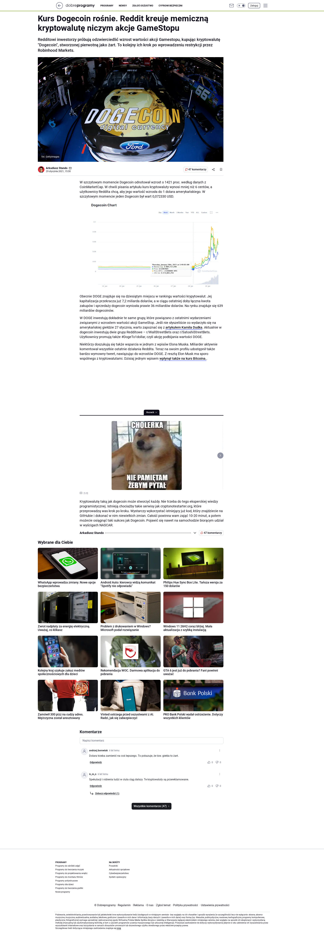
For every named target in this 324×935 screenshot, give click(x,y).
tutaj (119, 928)
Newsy (123, 5)
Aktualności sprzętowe (119, 869)
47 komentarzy (197, 169)
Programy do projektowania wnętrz (71, 873)
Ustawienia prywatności (214, 905)
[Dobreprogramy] (82, 5)
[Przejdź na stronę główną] (59, 8)
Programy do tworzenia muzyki (69, 869)
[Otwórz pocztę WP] (231, 5)
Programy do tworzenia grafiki (69, 888)
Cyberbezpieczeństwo (119, 873)
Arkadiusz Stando (57, 168)
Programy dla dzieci (64, 884)
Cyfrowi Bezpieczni (170, 5)
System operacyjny (117, 877)
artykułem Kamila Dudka (184, 327)
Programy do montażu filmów (69, 877)
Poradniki (113, 866)
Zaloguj (254, 5)
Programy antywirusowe (66, 881)
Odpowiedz (96, 762)
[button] (241, 6)
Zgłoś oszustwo (142, 5)
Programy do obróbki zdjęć (67, 866)
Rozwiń (150, 412)
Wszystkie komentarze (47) (150, 806)
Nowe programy (62, 892)
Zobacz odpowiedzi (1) (107, 793)
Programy (106, 5)
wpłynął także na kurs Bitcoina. (182, 358)
